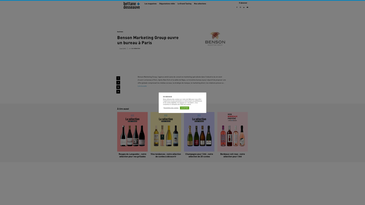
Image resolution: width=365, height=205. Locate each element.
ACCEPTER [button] (184, 108)
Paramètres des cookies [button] (171, 108)
